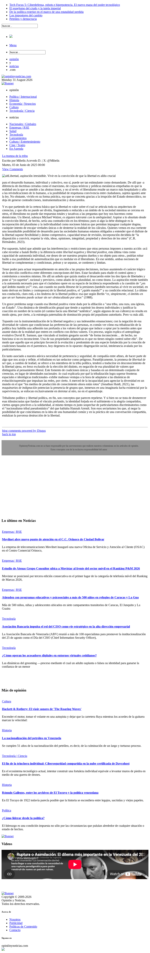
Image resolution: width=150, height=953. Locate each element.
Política (6, 810)
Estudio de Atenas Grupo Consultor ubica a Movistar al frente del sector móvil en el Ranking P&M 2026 (71, 568)
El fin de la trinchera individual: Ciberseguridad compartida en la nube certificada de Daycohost (65, 763)
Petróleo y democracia (23, 19)
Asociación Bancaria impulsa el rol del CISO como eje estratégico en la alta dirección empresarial (66, 626)
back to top (9, 434)
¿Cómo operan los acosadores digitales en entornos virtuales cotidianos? (49, 655)
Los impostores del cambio (25, 15)
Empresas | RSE (12, 531)
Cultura (6, 701)
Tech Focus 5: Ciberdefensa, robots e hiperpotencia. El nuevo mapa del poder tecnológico (64, 4)
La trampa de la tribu (15, 156)
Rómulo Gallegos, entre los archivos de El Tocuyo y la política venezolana (50, 792)
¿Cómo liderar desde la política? (23, 818)
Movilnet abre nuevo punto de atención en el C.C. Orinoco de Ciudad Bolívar (53, 539)
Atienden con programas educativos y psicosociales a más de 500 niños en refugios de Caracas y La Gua (70, 597)
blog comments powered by (24, 430)
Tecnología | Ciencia (14, 756)
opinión (14, 59)
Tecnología (9, 618)
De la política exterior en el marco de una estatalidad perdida (46, 11)
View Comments (12, 169)
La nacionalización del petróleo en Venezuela (31, 738)
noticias (14, 66)
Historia (7, 730)
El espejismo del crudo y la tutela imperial (35, 8)
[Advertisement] (31, 489)
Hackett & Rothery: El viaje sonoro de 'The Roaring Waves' (41, 709)
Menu (13, 45)
